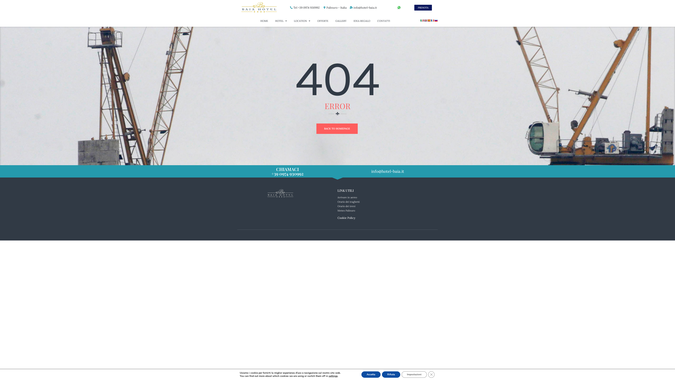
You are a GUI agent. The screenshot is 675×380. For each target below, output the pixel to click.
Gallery (340, 21)
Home (264, 21)
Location (300, 21)
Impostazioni (414, 374)
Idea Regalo (361, 21)
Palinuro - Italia (336, 7)
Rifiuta (391, 374)
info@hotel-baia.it (365, 7)
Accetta (371, 374)
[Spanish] (428, 20)
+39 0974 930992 (287, 173)
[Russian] (436, 20)
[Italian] (421, 20)
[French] (432, 20)
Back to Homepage (337, 128)
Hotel (279, 21)
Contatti (383, 21)
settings (333, 376)
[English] (425, 20)
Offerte (322, 21)
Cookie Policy (346, 218)
